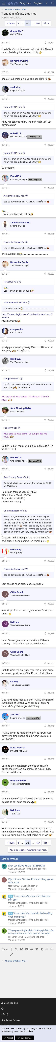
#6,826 (51, 233)
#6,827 (51, 273)
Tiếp (45, 23)
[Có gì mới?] (47, 3)
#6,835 (51, 663)
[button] (27, 1008)
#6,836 (51, 692)
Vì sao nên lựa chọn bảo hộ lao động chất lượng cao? (30, 914)
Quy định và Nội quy (10, 1019)
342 (27, 23)
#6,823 (51, 98)
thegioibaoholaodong (17, 902)
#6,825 (51, 187)
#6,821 (51, 42)
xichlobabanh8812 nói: (15, 302)
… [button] (22, 23)
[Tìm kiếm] (52, 3)
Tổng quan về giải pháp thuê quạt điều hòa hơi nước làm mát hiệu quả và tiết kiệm (31, 931)
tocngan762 (13, 885)
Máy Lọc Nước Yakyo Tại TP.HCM (26, 865)
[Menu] (4, 3)
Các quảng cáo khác (37, 868)
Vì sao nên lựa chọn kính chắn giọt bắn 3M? (29, 897)
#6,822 (51, 72)
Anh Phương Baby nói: (15, 477)
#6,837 (51, 725)
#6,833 (51, 603)
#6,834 (51, 633)
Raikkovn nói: (10, 427)
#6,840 (51, 821)
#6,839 (51, 792)
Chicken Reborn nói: (14, 510)
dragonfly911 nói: (13, 106)
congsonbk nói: (11, 378)
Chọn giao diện (10, 1002)
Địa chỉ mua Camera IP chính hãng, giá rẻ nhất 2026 (30, 880)
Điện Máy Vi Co (15, 936)
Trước (12, 23)
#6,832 (51, 560)
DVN (6, 17)
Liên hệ (4, 1014)
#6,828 (51, 340)
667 (38, 23)
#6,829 (51, 370)
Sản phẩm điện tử (29, 885)
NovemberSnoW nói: (14, 195)
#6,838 (51, 758)
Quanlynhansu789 (16, 868)
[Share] (45, 42)
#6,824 (51, 144)
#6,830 (51, 419)
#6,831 (51, 469)
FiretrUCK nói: (11, 281)
